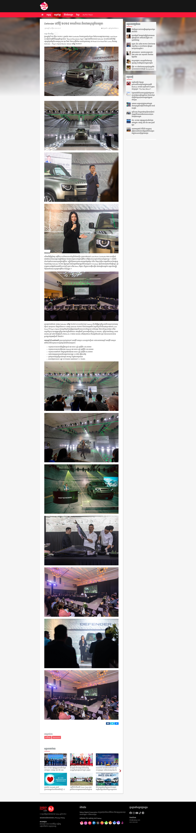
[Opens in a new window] (86, 823)
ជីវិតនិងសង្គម (68, 15)
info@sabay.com (134, 820)
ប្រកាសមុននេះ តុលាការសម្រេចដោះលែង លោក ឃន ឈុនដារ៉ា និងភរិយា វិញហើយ (142, 54)
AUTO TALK (88, 15)
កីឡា (78, 15)
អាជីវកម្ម (47, 737)
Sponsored (56, 737)
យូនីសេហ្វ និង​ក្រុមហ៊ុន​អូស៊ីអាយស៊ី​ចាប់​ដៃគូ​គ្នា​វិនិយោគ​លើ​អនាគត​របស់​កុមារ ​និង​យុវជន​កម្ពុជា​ (143, 114)
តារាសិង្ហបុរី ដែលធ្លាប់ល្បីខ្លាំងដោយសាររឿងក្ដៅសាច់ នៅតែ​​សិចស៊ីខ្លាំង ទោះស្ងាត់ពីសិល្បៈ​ (143, 38)
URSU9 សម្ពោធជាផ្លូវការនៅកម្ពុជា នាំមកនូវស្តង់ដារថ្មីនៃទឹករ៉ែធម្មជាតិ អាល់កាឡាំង (143, 106)
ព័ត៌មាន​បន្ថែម (92, 814)
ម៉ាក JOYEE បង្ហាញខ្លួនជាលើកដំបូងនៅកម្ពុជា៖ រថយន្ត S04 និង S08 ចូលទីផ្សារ (143, 122)
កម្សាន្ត (48, 15)
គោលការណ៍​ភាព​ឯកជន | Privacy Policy (52, 818)
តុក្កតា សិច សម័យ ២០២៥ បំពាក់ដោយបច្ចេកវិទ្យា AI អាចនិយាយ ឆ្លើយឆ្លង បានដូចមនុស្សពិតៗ (143, 46)
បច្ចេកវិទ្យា (57, 15)
